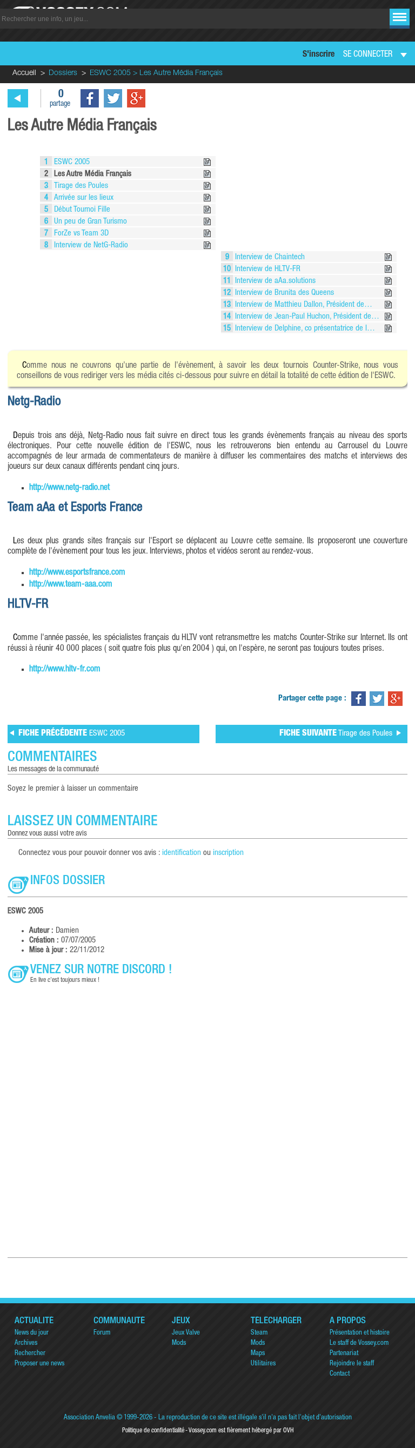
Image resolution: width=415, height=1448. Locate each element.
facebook (90, 98)
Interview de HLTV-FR (266, 269)
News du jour (32, 1333)
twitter (113, 98)
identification (181, 853)
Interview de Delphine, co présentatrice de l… (304, 329)
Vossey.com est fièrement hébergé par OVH (241, 1430)
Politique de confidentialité (153, 1430)
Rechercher (30, 1353)
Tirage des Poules (80, 186)
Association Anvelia (89, 1418)
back (18, 98)
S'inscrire (318, 55)
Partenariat (344, 1353)
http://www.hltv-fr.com (65, 669)
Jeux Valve (186, 1333)
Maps (258, 1353)
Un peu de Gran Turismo (89, 222)
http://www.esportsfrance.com (77, 573)
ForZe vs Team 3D (80, 234)
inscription (228, 853)
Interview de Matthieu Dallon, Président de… (302, 305)
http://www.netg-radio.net (69, 488)
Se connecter (367, 55)
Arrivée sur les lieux (82, 198)
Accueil (24, 73)
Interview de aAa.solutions (274, 281)
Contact (340, 1374)
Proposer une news (39, 1364)
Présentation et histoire (360, 1333)
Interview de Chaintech (269, 257)
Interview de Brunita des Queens (283, 293)
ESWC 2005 (71, 162)
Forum (101, 1333)
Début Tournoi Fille (81, 210)
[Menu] (400, 17)
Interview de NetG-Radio (90, 245)
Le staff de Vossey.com (359, 1343)
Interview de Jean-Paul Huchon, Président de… (306, 317)
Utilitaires (263, 1364)
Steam (259, 1333)
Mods (179, 1343)
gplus (136, 98)
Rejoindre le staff (352, 1364)
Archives (26, 1343)
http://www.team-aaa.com (70, 585)
